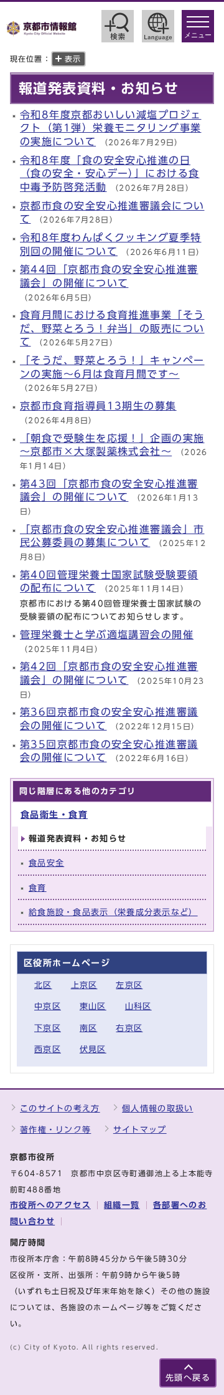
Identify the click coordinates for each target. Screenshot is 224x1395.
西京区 (47, 1049)
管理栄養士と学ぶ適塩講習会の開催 (107, 635)
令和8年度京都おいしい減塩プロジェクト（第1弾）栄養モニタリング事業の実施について (110, 128)
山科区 (138, 1006)
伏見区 (93, 1049)
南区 (89, 1028)
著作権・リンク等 (55, 1130)
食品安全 (46, 863)
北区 (43, 985)
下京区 (47, 1028)
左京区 (129, 985)
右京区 (129, 1028)
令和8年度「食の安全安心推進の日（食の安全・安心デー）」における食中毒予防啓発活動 (109, 173)
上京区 (84, 985)
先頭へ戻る (188, 1378)
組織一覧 (122, 1205)
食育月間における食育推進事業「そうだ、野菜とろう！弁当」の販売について (112, 328)
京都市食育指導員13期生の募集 (98, 406)
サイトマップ (140, 1130)
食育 (38, 888)
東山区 (93, 1006)
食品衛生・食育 (54, 814)
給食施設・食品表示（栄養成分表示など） (113, 912)
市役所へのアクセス (50, 1205)
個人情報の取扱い (157, 1109)
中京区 (47, 1006)
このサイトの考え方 (60, 1109)
